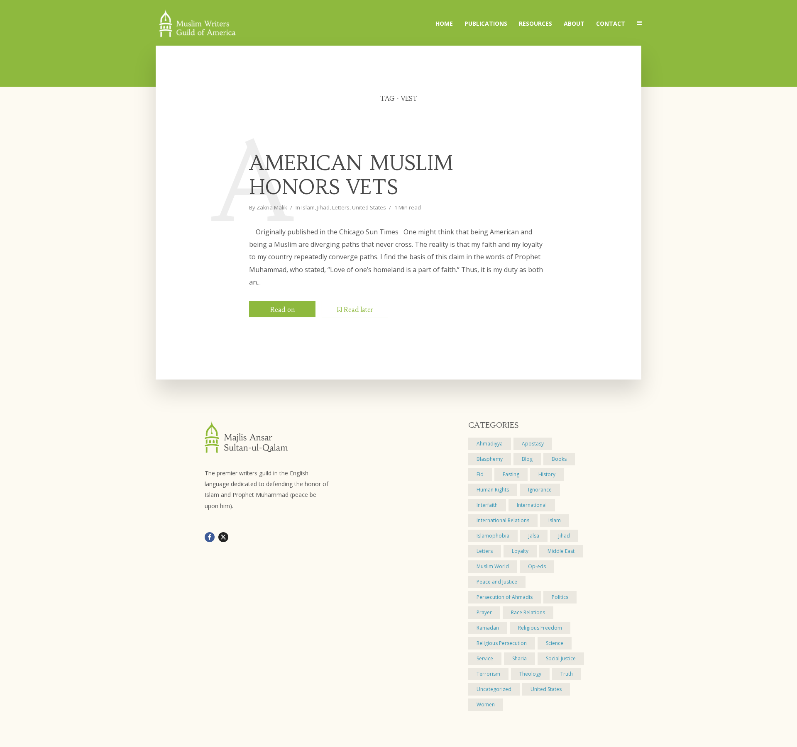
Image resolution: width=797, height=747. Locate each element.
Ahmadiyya (490, 443)
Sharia (519, 658)
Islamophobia (493, 535)
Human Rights (493, 489)
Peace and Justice (497, 581)
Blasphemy (490, 458)
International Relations (503, 520)
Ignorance (540, 489)
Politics (560, 597)
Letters (341, 207)
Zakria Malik (272, 207)
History (546, 474)
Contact (610, 23)
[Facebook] (210, 537)
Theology (530, 673)
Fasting (511, 474)
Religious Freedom (540, 627)
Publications (486, 23)
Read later (358, 310)
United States (369, 207)
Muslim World (493, 566)
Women (486, 704)
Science (554, 643)
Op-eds (537, 566)
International (532, 505)
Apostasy (533, 443)
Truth (566, 673)
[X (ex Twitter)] (223, 537)
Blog (527, 458)
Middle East (561, 551)
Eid (480, 474)
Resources (535, 23)
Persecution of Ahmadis (505, 597)
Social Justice (561, 658)
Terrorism (488, 673)
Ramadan (488, 627)
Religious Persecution (502, 643)
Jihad (323, 207)
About (574, 23)
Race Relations (528, 612)
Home (444, 23)
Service (485, 658)
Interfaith (487, 505)
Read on (282, 310)
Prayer (484, 612)
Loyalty (520, 551)
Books (559, 458)
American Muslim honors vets (351, 175)
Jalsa (533, 535)
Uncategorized (494, 689)
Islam (308, 207)
